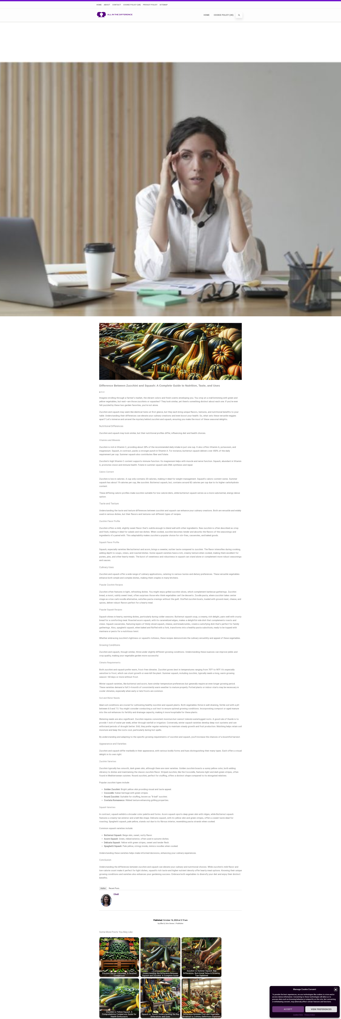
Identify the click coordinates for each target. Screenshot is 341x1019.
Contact (116, 5)
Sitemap (164, 5)
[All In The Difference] (115, 20)
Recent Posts (114, 888)
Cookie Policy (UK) (132, 5)
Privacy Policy (310, 1015)
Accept (288, 1009)
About (107, 5)
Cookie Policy (298, 1015)
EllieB (116, 894)
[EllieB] (106, 906)
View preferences (321, 1009)
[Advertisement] (170, 41)
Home (99, 5)
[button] (335, 989)
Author (103, 888)
